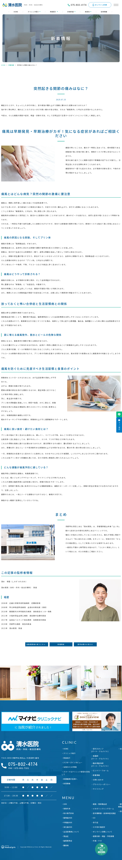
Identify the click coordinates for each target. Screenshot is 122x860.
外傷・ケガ (97, 841)
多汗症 (95, 822)
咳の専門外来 (68, 813)
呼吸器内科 (67, 822)
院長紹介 (66, 758)
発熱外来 (66, 808)
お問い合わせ (98, 779)
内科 (65, 804)
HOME (16, 11)
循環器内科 (67, 818)
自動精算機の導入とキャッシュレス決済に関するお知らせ (37, 644)
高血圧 (66, 836)
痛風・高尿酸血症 (100, 804)
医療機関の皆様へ (70, 779)
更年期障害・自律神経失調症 (104, 813)
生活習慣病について (71, 831)
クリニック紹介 (69, 753)
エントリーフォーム (101, 770)
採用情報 (104, 11)
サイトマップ (98, 789)
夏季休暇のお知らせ (85, 644)
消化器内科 (67, 827)
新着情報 (11, 65)
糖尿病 (66, 845)
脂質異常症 (67, 841)
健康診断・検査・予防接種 (103, 836)
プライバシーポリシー (101, 784)
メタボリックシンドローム (103, 808)
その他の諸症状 (99, 827)
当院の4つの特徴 (70, 767)
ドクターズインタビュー (72, 762)
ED (94, 818)
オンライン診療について (102, 831)
